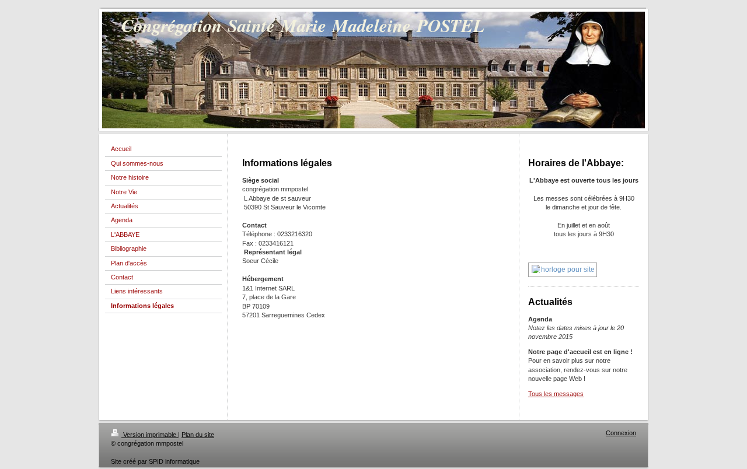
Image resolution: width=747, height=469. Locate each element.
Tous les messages (556, 393)
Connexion (621, 432)
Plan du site (197, 434)
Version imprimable (149, 434)
